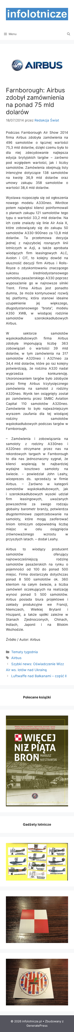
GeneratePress (37, 1025)
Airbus (16, 658)
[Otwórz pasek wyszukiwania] (68, 34)
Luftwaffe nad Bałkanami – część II (39, 676)
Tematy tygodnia (24, 652)
